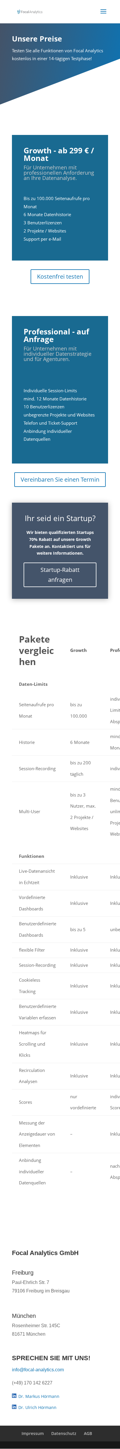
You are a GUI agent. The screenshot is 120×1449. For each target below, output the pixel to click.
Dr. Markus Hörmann (38, 1396)
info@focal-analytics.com (38, 1369)
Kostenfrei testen (60, 276)
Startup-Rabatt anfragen (60, 575)
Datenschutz (63, 1433)
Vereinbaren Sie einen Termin (60, 479)
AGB (88, 1433)
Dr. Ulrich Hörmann (37, 1407)
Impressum (33, 1433)
